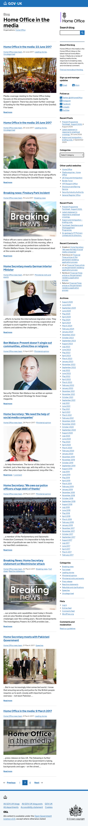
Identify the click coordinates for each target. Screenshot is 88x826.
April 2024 (66, 323)
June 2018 (66, 510)
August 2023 (67, 344)
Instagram (67, 101)
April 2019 (66, 480)
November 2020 (68, 424)
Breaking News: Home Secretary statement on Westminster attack (24, 562)
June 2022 (66, 373)
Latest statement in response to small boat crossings (71, 132)
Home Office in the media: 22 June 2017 (27, 46)
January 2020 (67, 454)
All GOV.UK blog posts (32, 803)
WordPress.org (68, 614)
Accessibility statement (32, 807)
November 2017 (68, 531)
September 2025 (69, 308)
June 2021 (66, 406)
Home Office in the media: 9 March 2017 (27, 711)
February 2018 (68, 522)
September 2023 (69, 341)
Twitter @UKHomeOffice (72, 98)
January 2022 (67, 388)
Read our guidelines (67, 628)
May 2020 (66, 442)
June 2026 (66, 305)
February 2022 (68, 385)
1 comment (17, 475)
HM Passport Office (70, 184)
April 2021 (66, 412)
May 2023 (66, 352)
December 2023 (68, 335)
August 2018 (67, 504)
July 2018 (66, 507)
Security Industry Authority (73, 192)
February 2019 (68, 486)
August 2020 (67, 433)
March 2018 (67, 519)
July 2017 (65, 543)
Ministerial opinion (41, 351)
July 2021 (66, 403)
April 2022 (66, 379)
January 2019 (67, 489)
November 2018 (68, 495)
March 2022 (67, 382)
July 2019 (66, 472)
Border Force (67, 181)
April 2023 (66, 355)
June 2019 (66, 475)
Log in (64, 605)
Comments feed (68, 611)
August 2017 (67, 540)
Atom (77, 85)
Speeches (39, 645)
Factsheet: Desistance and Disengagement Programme (72, 227)
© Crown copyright (76, 819)
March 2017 (67, 552)
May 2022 (66, 376)
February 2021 (68, 418)
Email (65, 85)
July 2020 (66, 436)
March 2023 (67, 358)
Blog (6, 14)
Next (36, 782)
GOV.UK (48, 803)
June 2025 (66, 311)
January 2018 (67, 525)
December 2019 (68, 457)
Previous (11, 782)
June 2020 (66, 439)
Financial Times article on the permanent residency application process (73, 267)
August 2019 (67, 469)
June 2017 (66, 546)
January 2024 (67, 332)
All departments (11, 807)
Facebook (66, 104)
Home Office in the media (26, 22)
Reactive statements (17, 571)
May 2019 (66, 477)
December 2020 (68, 421)
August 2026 (67, 302)
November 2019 (68, 460)
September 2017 (68, 537)
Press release (67, 581)
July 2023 (66, 347)
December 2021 (68, 391)
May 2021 (66, 409)
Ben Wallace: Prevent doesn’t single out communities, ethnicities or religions (27, 344)
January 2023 (67, 361)
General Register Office (71, 195)
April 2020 (66, 445)
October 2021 (67, 397)
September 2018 (68, 501)
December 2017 (68, 528)
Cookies (49, 807)
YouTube (66, 110)
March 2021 (67, 415)
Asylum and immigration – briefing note (72, 138)
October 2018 (67, 498)
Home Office (20, 30)
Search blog (67, 27)
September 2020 (69, 430)
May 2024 (66, 320)
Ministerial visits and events (73, 578)
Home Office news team (12, 52)
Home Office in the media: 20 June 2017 (27, 122)
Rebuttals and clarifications (73, 587)
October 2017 (67, 534)
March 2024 (67, 326)
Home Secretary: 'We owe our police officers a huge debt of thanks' (25, 487)
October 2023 (68, 338)
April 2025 (66, 317)
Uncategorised (9, 54)
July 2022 (66, 370)
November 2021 (68, 394)
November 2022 (68, 364)
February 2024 (68, 329)
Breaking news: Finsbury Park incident (26, 192)
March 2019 (67, 483)
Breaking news (40, 198)
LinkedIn (66, 107)
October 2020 (68, 427)
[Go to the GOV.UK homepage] (12, 3)
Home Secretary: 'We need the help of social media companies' (26, 415)
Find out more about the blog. (71, 70)
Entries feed (67, 608)
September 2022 (69, 367)
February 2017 (67, 555)
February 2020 (68, 451)
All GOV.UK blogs (11, 803)
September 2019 (68, 466)
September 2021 (68, 400)
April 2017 (66, 549)
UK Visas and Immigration (72, 178)
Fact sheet (66, 569)
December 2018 (68, 492)
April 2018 (66, 516)
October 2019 (67, 463)
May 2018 (66, 513)
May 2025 (66, 314)
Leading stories (41, 52)
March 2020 (67, 448)
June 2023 (66, 349)
